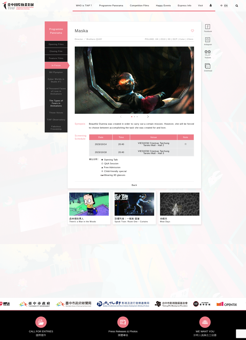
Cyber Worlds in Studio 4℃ (56, 80)
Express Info (184, 5)
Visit (200, 5)
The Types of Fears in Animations (56, 103)
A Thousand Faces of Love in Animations (56, 91)
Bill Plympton (56, 72)
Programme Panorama (111, 5)
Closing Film (56, 51)
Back (134, 185)
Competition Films (139, 5)
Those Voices (56, 112)
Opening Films (56, 44)
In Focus (56, 65)
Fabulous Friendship (56, 127)
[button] (148, 116)
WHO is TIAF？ (84, 5)
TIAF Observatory (56, 119)
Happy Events (163, 5)
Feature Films (56, 58)
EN (226, 5)
